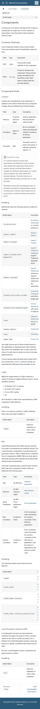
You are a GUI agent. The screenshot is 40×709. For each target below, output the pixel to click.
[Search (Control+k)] (36, 3)
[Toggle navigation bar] (3, 2)
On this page (7, 17)
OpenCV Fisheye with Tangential (35, 250)
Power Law (35, 339)
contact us (17, 362)
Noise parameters (30, 503)
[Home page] (3, 8)
